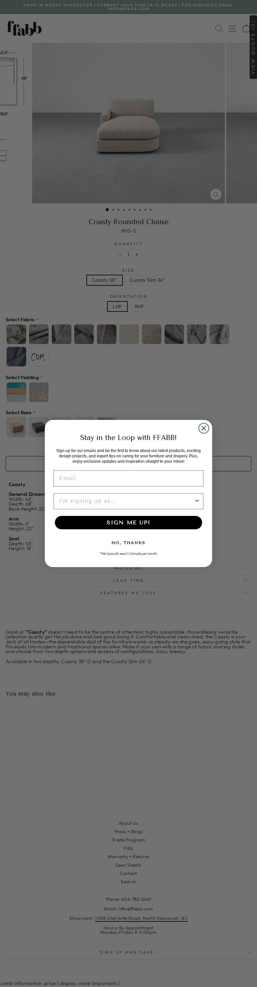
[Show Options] (197, 501)
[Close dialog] (204, 428)
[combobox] (126, 501)
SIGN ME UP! (128, 522)
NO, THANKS (128, 542)
